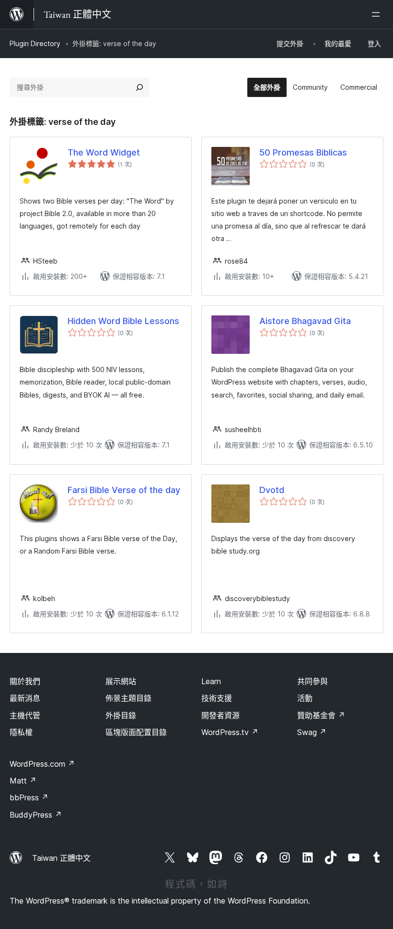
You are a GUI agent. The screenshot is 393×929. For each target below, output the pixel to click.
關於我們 (25, 681)
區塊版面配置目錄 (136, 732)
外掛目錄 (120, 715)
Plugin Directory (35, 43)
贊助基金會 (321, 715)
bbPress (29, 797)
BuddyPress (36, 815)
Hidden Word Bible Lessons (123, 321)
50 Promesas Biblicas (303, 152)
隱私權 (21, 732)
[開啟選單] (377, 14)
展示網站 (120, 681)
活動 (304, 698)
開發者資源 (220, 715)
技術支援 (216, 698)
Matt (23, 780)
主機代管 (25, 715)
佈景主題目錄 (128, 698)
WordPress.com (42, 764)
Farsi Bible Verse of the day (124, 490)
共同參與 (312, 681)
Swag (311, 732)
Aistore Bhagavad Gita (305, 321)
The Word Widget (104, 152)
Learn (211, 681)
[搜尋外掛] (139, 87)
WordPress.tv (229, 732)
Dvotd (271, 490)
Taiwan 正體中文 (61, 858)
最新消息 (25, 698)
